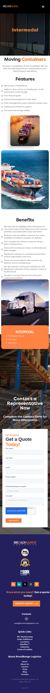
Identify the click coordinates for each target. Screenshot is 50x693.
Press (24, 669)
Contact (24, 674)
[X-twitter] (25, 584)
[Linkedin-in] (19, 584)
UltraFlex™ (25, 644)
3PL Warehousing (25, 637)
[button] (43, 7)
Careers (24, 667)
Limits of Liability (24, 650)
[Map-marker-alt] (36, 584)
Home (24, 662)
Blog (25, 672)
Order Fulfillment (24, 639)
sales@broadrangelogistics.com (26, 623)
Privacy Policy (25, 688)
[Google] (13, 584)
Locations (24, 642)
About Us (25, 664)
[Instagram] (30, 584)
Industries (24, 647)
